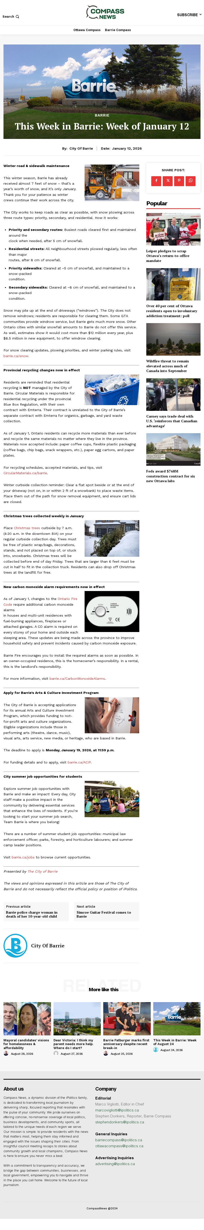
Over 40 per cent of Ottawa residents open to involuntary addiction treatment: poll (171, 310)
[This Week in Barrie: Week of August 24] (177, 1018)
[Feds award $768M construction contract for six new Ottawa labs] (173, 449)
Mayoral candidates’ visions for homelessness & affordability (26, 1044)
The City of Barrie (42, 871)
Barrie (102, 115)
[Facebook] (156, 181)
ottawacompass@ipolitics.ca (119, 1146)
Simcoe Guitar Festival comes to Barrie (104, 914)
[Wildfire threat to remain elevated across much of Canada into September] (173, 339)
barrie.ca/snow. (16, 356)
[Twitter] (168, 181)
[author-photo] (6, 1053)
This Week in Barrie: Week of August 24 (175, 1042)
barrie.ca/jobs (23, 857)
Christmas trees (27, 528)
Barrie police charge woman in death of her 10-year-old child (31, 914)
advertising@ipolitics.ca (115, 1164)
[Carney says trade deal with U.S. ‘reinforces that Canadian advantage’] (173, 394)
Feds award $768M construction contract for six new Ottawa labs (170, 476)
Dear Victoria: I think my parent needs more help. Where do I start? (73, 1044)
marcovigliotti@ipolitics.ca (117, 1110)
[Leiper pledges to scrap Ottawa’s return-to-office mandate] (173, 229)
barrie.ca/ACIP (79, 762)
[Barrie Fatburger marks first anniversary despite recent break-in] (127, 1018)
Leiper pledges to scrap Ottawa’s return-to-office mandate (167, 256)
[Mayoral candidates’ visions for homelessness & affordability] (27, 1018)
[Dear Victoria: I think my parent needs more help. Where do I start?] (77, 1018)
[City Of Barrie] (15, 946)
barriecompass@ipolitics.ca (118, 1140)
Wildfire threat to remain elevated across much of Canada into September (167, 366)
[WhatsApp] (191, 181)
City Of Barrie (81, 148)
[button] (11, 16)
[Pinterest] (179, 181)
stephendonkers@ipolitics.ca (119, 1122)
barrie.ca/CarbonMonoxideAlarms (77, 678)
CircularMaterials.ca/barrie (25, 473)
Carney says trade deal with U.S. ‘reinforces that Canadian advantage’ (171, 421)
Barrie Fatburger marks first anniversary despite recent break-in (126, 1044)
